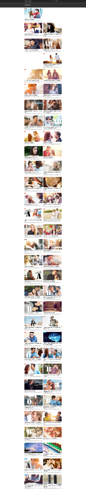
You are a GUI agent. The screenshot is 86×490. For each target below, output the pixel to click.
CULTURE (25, 239)
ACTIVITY (44, 427)
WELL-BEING (45, 332)
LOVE (25, 8)
